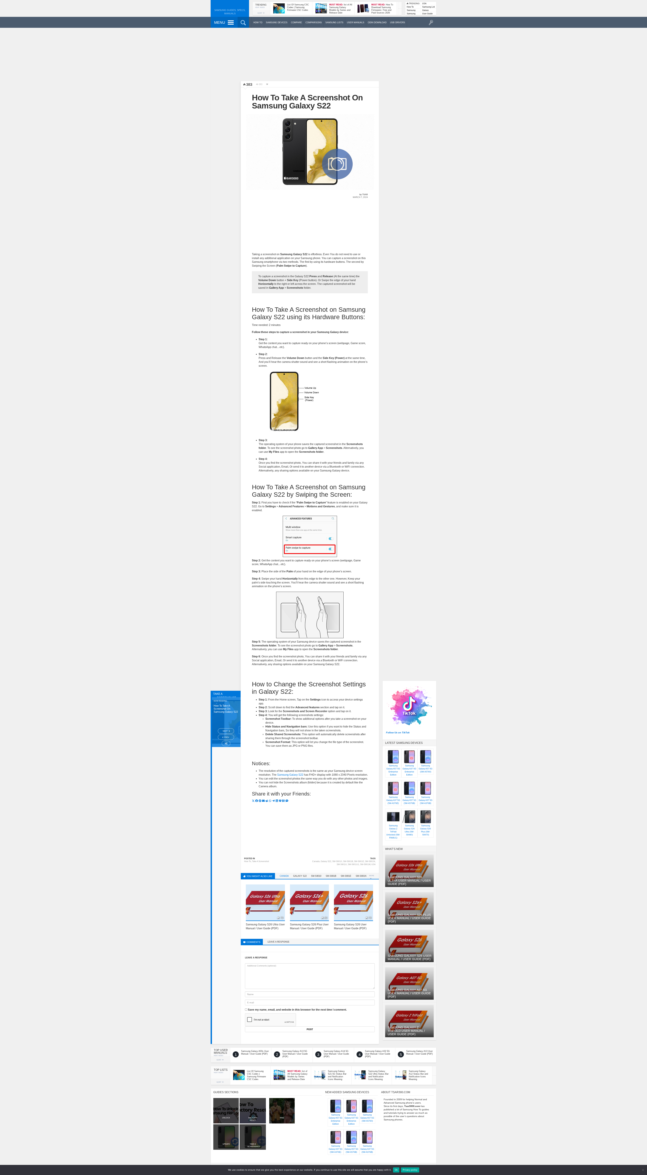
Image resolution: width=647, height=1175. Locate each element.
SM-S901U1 (353, 864)
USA (424, 3)
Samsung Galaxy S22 (290, 774)
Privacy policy (410, 1169)
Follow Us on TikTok (398, 732)
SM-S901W (365, 864)
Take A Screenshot (260, 861)
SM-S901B (348, 861)
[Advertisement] (323, 53)
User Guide (427, 13)
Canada (316, 861)
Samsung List (428, 7)
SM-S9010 (337, 861)
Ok (396, 1169)
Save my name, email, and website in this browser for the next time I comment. (297, 1009)
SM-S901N (370, 861)
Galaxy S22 (326, 861)
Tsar (365, 194)
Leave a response (278, 942)
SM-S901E (359, 861)
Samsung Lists (411, 10)
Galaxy (425, 10)
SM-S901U (342, 864)
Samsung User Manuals (411, 13)
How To (410, 7)
